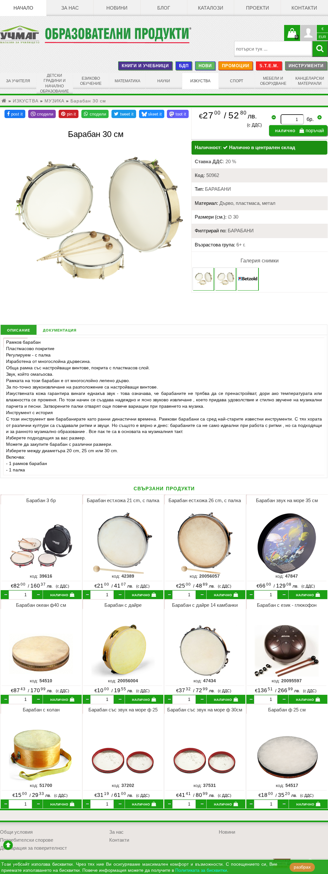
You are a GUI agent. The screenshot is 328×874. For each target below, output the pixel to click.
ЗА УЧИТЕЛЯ (18, 81)
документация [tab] (60, 330)
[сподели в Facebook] (14, 114)
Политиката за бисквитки (201, 870)
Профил (308, 33)
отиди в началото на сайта (8, 845)
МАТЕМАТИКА (127, 81)
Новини (116, 8)
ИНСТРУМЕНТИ (306, 65)
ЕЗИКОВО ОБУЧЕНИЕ (91, 81)
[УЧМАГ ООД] (22, 34)
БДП (184, 65)
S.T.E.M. (269, 65)
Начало (23, 8)
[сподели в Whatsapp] (95, 114)
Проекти (257, 8)
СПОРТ (236, 81)
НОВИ (205, 65)
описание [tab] (18, 330)
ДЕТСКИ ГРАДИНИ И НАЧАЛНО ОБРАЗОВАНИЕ (54, 83)
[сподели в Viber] (42, 114)
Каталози (210, 8)
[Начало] (4, 100)
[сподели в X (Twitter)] (123, 114)
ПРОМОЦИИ (235, 65)
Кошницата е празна (292, 37)
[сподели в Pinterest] (68, 114)
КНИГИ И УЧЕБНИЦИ (145, 65)
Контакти (304, 8)
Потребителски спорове (26, 840)
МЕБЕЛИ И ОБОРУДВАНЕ (273, 81)
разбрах (302, 867)
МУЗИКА (54, 100)
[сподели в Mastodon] (178, 114)
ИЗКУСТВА (200, 81)
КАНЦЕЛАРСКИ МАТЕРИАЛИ (309, 81)
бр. (310, 119)
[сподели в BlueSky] (151, 114)
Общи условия (16, 832)
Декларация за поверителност (33, 848)
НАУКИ (163, 81)
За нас (70, 8)
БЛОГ (163, 8)
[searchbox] (273, 49)
